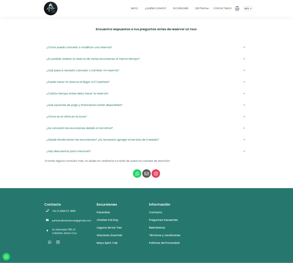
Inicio (134, 8)
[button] (237, 8)
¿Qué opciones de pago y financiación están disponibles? (84, 105)
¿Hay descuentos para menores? (68, 151)
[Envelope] (146, 173)
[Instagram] (156, 173)
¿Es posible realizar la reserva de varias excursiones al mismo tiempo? (93, 59)
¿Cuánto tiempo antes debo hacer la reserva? (77, 93)
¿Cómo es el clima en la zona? (66, 117)
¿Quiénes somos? (155, 8)
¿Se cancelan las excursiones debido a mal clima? (79, 128)
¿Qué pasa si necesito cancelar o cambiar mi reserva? (82, 70)
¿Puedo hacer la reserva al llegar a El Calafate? (78, 82)
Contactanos (222, 8)
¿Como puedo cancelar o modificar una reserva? (79, 47)
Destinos (201, 8)
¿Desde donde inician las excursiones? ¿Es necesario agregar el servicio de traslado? (102, 140)
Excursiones (181, 8)
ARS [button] (247, 8)
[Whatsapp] (137, 173)
